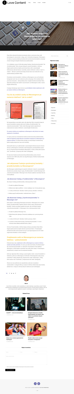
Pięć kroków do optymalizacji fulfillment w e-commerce (63, 66)
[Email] (2, 67)
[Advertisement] (37, 13)
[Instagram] (38, 383)
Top (37, 390)
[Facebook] (35, 383)
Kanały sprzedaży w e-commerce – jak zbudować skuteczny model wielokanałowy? (63, 91)
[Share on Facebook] (2, 58)
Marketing (53, 115)
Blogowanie (53, 107)
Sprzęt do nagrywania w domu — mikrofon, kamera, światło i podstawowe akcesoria (63, 100)
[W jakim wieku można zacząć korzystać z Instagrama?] (37, 329)
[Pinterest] (2, 64)
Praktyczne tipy (54, 120)
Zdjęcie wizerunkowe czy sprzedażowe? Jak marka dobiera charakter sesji (63, 73)
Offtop (52, 118)
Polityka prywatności (44, 387)
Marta (31, 42)
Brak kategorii (53, 110)
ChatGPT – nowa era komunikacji (14, 312)
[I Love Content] (14, 2)
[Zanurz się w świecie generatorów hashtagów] (15, 329)
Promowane (53, 123)
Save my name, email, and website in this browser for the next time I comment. (20, 366)
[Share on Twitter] (2, 61)
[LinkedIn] (13, 273)
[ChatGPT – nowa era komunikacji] (15, 304)
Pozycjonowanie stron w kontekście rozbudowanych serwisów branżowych (63, 82)
